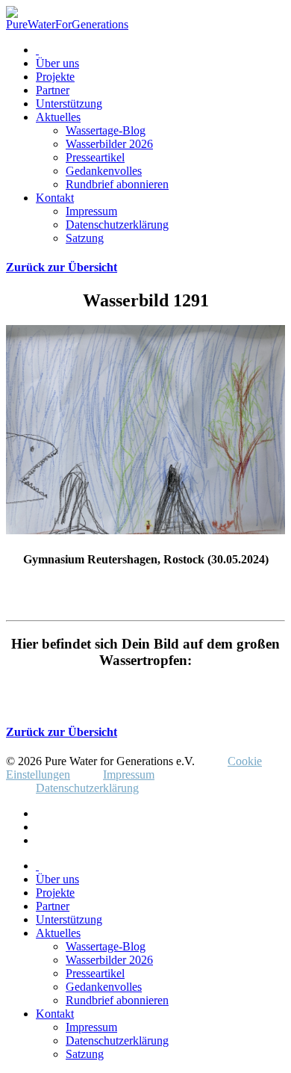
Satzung (85, 238)
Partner (52, 90)
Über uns (57, 63)
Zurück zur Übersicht (61, 267)
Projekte (55, 76)
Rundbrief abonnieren (117, 184)
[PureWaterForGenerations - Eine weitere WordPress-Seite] (67, 24)
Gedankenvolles (104, 170)
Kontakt (55, 197)
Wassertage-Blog (106, 130)
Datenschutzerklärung (117, 224)
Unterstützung (69, 103)
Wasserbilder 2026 (109, 143)
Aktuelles (58, 117)
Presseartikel (95, 157)
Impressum (91, 211)
